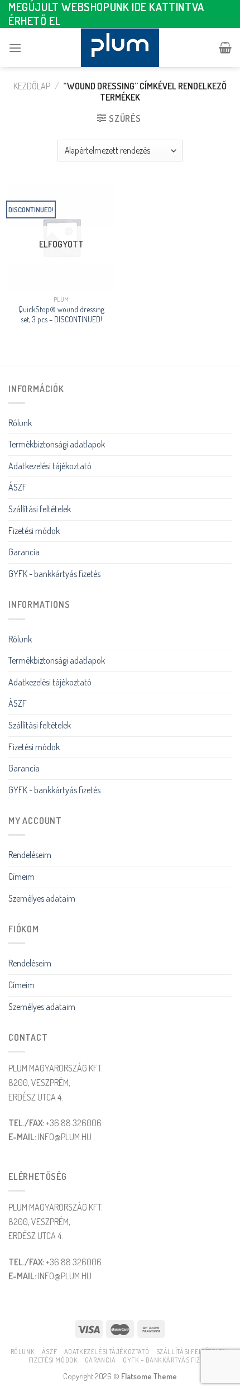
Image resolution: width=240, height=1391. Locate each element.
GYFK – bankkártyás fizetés (168, 1359)
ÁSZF (17, 487)
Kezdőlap (31, 86)
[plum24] (120, 47)
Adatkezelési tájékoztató (50, 465)
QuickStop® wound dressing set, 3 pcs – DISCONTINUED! (61, 314)
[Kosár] (225, 47)
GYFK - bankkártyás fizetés (54, 573)
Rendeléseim (29, 854)
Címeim (21, 876)
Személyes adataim (41, 898)
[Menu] (15, 47)
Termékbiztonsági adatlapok (56, 444)
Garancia (24, 552)
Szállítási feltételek (39, 509)
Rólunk (20, 422)
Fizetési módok (34, 530)
